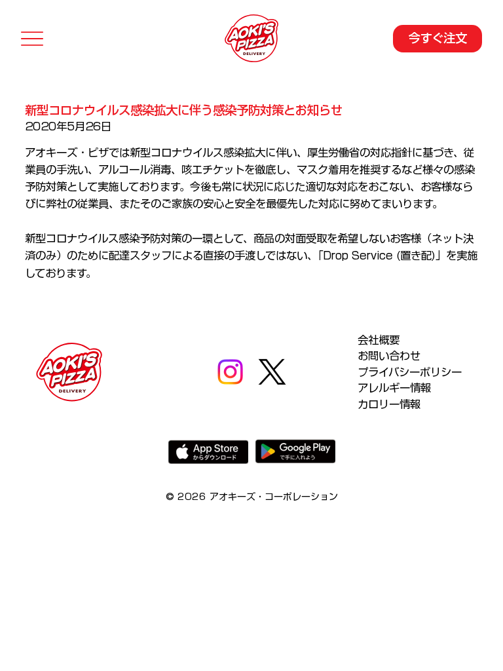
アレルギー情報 (394, 388)
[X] (272, 372)
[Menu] (32, 38)
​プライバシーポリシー (410, 372)
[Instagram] (230, 372)
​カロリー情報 (389, 404)
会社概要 (379, 340)
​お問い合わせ (389, 356)
